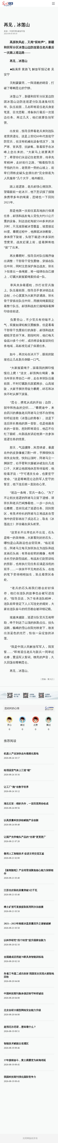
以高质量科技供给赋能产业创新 (21, 820)
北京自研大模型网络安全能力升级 (22, 1010)
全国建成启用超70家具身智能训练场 (23, 957)
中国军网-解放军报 (17, 31)
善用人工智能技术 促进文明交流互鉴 (24, 853)
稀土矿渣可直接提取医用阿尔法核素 (23, 907)
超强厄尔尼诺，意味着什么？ (20, 1027)
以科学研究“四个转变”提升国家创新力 (25, 940)
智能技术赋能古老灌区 (16, 1043)
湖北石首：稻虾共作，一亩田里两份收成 (26, 803)
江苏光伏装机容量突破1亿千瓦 (20, 890)
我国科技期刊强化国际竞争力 (20, 1077)
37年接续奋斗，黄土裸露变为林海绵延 (25, 1060)
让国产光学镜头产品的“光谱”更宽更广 (25, 837)
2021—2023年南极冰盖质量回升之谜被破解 (27, 923)
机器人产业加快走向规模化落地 (21, 753)
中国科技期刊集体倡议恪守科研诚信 (23, 993)
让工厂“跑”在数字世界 (16, 787)
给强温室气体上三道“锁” (17, 770)
